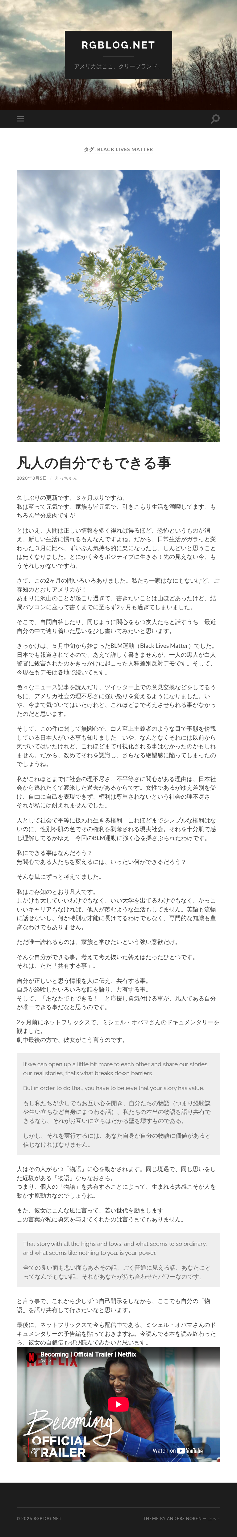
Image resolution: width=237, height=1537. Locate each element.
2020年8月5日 (32, 478)
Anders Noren (184, 1518)
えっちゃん (66, 478)
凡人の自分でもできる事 (94, 462)
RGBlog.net (118, 45)
